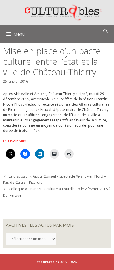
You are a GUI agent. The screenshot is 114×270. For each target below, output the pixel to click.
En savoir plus (14, 141)
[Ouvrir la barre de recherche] (105, 31)
